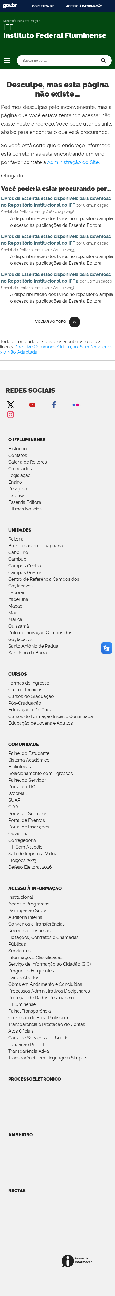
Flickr (75, 404)
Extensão (17, 495)
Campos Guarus (25, 572)
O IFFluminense (26, 439)
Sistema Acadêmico (29, 760)
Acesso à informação (84, 6)
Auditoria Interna (25, 917)
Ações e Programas (28, 904)
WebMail (17, 793)
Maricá (15, 619)
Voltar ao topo (50, 321)
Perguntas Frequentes (31, 971)
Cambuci (17, 559)
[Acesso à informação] (78, 1261)
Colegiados (20, 468)
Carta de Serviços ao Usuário (38, 1037)
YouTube (32, 404)
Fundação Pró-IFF (26, 1044)
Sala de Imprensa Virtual (33, 853)
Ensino (15, 482)
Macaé (15, 606)
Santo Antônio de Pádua (33, 646)
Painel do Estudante (28, 753)
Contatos (17, 455)
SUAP (14, 800)
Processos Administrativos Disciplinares (49, 991)
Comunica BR (43, 6)
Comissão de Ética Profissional (39, 1017)
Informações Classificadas (35, 957)
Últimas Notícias (25, 509)
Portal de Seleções (27, 813)
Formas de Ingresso (28, 683)
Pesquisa (17, 489)
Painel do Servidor (27, 780)
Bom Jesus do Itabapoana (35, 545)
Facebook (54, 404)
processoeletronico (34, 1079)
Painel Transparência (29, 1011)
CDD (13, 807)
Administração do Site (73, 162)
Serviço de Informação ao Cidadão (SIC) (49, 964)
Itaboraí (16, 592)
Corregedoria (22, 840)
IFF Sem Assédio (25, 847)
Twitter (10, 404)
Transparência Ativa (28, 1051)
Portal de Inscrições (28, 827)
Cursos (17, 674)
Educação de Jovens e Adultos (40, 723)
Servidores (19, 950)
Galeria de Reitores (27, 462)
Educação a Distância (30, 709)
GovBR (10, 5)
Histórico (17, 448)
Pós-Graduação (24, 703)
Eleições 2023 (22, 860)
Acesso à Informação (35, 888)
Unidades (19, 530)
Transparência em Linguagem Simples (47, 1058)
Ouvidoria (18, 833)
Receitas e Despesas (29, 930)
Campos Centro (24, 565)
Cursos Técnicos (25, 689)
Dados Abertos (23, 977)
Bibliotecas (19, 766)
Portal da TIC (21, 786)
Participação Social (28, 910)
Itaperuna (18, 599)
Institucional (20, 897)
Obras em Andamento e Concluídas (45, 984)
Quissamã (18, 626)
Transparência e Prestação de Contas (46, 1024)
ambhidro (20, 1135)
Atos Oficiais (20, 1031)
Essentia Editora (24, 502)
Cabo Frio (18, 552)
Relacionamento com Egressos (40, 773)
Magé (14, 612)
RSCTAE (17, 1190)
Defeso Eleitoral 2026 (30, 867)
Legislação (19, 475)
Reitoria (16, 539)
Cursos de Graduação (31, 696)
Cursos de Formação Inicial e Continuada (50, 716)
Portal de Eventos (26, 820)
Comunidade (23, 744)
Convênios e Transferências (36, 924)
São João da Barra (27, 653)
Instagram (10, 414)
